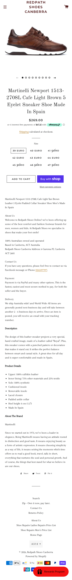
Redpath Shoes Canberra (36, 7)
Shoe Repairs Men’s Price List (36, 530)
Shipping (24, 131)
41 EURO (53, 150)
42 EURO (18, 157)
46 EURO (36, 165)
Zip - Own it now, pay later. (36, 503)
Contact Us (36, 508)
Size (36, 143)
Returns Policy (36, 512)
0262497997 (41, 269)
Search (36, 498)
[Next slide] (54, 77)
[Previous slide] (17, 77)
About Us (36, 520)
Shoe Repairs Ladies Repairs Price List (36, 525)
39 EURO (18, 150)
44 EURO (53, 157)
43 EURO (36, 157)
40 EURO (36, 150)
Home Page (36, 534)
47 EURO (53, 165)
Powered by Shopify (36, 556)
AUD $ (34, 543)
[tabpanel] (36, 41)
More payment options (50, 186)
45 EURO (18, 165)
